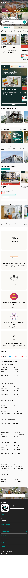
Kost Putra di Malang (18, 470)
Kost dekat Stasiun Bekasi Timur (20, 458)
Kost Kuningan (4, 369)
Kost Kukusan (3, 426)
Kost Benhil (16, 375)
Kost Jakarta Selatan (5, 365)
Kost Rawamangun (17, 394)
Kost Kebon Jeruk (4, 390)
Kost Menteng (16, 377)
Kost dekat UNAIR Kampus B (19, 434)
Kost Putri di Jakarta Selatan (19, 464)
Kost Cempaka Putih (5, 377)
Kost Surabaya (17, 477)
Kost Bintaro (16, 367)
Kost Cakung (16, 396)
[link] (17, 505)
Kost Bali (15, 483)
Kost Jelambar (17, 388)
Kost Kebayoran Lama (18, 371)
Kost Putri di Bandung (5, 468)
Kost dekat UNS (17, 439)
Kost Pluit (16, 403)
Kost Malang (3, 479)
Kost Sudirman (17, 380)
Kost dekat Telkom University (6, 443)
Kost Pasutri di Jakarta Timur (6, 466)
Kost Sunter (3, 403)
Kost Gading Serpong (18, 413)
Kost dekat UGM (4, 430)
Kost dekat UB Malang (5, 432)
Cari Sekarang (14, 495)
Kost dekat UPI (4, 439)
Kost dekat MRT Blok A (5, 455)
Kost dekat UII (3, 447)
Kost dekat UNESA (17, 430)
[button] (7, 27)
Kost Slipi (16, 390)
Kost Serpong (16, 415)
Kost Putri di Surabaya (5, 464)
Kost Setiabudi (4, 367)
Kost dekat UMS (4, 445)
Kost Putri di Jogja (4, 462)
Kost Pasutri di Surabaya (18, 462)
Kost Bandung (4, 477)
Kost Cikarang (16, 420)
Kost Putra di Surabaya (18, 468)
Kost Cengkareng (17, 386)
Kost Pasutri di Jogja (5, 471)
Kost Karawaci (4, 415)
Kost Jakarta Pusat (4, 375)
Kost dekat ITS (17, 436)
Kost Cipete (16, 369)
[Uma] (14, 66)
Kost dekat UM (4, 436)
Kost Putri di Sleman (18, 466)
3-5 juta (13, 168)
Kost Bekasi (3, 420)
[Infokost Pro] (22, 66)
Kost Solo (16, 479)
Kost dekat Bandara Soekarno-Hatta (20, 455)
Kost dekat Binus (17, 443)
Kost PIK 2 (3, 405)
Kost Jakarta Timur (4, 394)
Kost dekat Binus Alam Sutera (19, 445)
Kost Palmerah (4, 388)
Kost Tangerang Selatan (5, 413)
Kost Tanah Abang (4, 380)
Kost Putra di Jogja (4, 470)
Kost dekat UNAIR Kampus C (19, 438)
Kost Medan (3, 481)
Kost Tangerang (4, 411)
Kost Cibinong (16, 426)
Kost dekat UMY (17, 447)
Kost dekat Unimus (4, 449)
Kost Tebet (16, 365)
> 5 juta (22, 168)
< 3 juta (5, 168)
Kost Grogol (3, 386)
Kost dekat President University (7, 451)
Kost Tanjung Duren (17, 384)
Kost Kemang (3, 371)
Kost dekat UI (3, 434)
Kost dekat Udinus (17, 449)
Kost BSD (16, 411)
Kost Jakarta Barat (4, 384)
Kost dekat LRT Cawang (5, 458)
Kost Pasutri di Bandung (18, 471)
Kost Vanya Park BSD (5, 416)
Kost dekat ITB (4, 438)
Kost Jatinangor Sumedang (19, 481)
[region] (14, 117)
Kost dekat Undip (17, 432)
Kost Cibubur (3, 396)
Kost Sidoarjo (3, 483)
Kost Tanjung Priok (4, 407)
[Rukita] (5, 66)
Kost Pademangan (17, 405)
